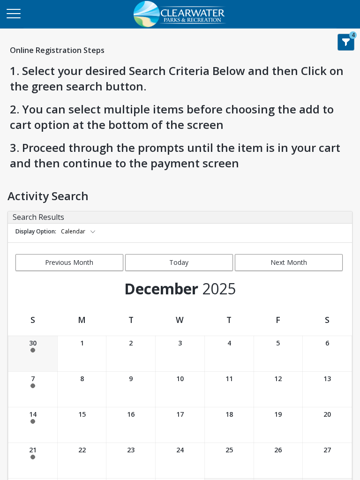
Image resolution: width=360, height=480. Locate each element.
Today (178, 262)
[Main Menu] (13, 13)
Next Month (288, 262)
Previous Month (69, 262)
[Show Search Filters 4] (346, 42)
